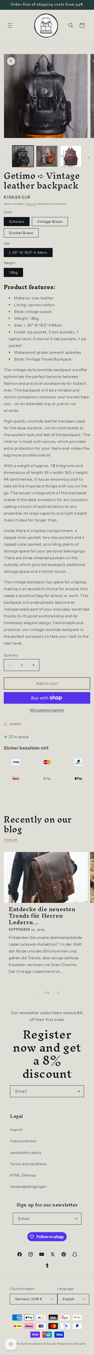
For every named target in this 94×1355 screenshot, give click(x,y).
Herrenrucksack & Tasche (38, 1343)
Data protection (23, 1141)
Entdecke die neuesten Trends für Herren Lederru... (42, 915)
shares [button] (15, 724)
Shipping (30, 203)
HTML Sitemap (23, 1175)
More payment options (47, 710)
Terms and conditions (28, 1164)
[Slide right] (88, 157)
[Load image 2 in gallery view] (46, 156)
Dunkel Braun (21, 233)
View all (10, 839)
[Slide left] (5, 157)
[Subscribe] (78, 1091)
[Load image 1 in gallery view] (23, 156)
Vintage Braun (50, 221)
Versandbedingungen (28, 1186)
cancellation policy (25, 1152)
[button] (10, 25)
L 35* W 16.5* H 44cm (28, 252)
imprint (16, 1129)
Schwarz (16, 221)
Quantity (11, 655)
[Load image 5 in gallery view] (70, 156)
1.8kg (13, 272)
